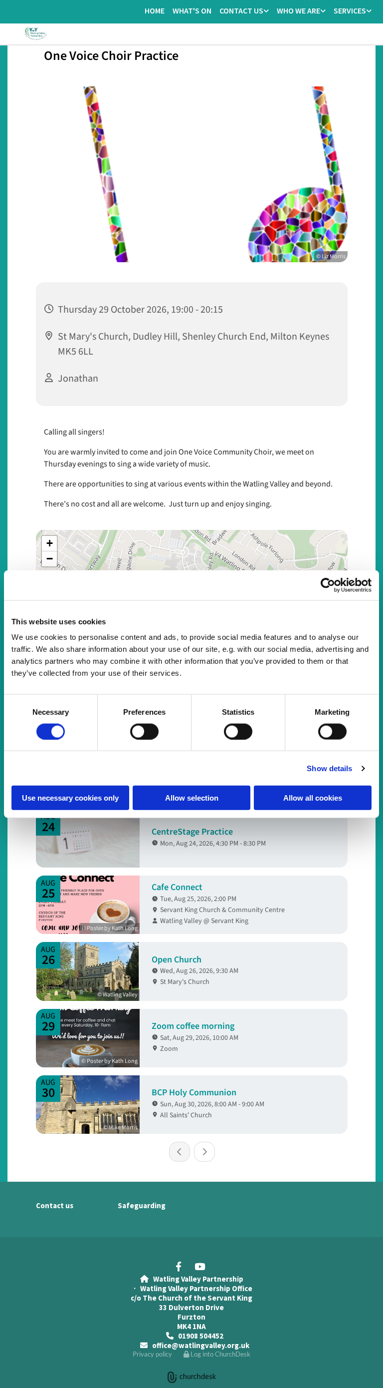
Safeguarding (142, 1205)
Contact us (241, 10)
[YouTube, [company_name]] (199, 1266)
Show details (329, 768)
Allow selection (191, 798)
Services (350, 10)
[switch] (144, 731)
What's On (192, 10)
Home (155, 10)
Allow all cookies (312, 798)
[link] (244, 11)
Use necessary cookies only (70, 798)
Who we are (298, 10)
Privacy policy (152, 1354)
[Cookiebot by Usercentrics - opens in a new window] (328, 584)
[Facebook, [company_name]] (178, 1266)
